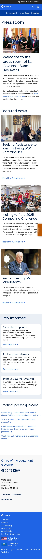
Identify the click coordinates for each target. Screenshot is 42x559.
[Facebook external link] (3, 470)
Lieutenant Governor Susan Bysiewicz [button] (11, 13)
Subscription (9, 344)
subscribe (21, 96)
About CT (5, 519)
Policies (4, 522)
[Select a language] (38, 6)
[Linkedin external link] (18, 470)
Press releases (10, 369)
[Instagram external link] (10, 470)
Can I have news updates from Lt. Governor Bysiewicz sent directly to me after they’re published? (18, 429)
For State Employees (10, 534)
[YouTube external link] (15, 470)
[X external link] (7, 470)
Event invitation (11, 391)
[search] (33, 6)
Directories (6, 528)
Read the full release (12, 178)
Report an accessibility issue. (30, 1)
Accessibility (6, 525)
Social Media (6, 531)
